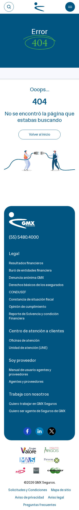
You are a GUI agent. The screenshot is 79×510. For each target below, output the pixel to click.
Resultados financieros (26, 263)
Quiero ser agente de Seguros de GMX (37, 411)
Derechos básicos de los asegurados (36, 285)
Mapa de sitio (61, 490)
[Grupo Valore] (51, 450)
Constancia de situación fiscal (31, 299)
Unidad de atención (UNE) (28, 348)
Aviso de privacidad (29, 497)
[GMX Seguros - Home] (22, 220)
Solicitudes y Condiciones (27, 490)
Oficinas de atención (24, 340)
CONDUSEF (17, 292)
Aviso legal (56, 497)
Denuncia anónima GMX (26, 278)
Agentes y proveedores (26, 381)
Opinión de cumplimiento (27, 307)
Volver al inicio (39, 134)
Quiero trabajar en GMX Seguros (33, 404)
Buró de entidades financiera (30, 270)
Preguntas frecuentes (39, 505)
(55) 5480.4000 (24, 237)
